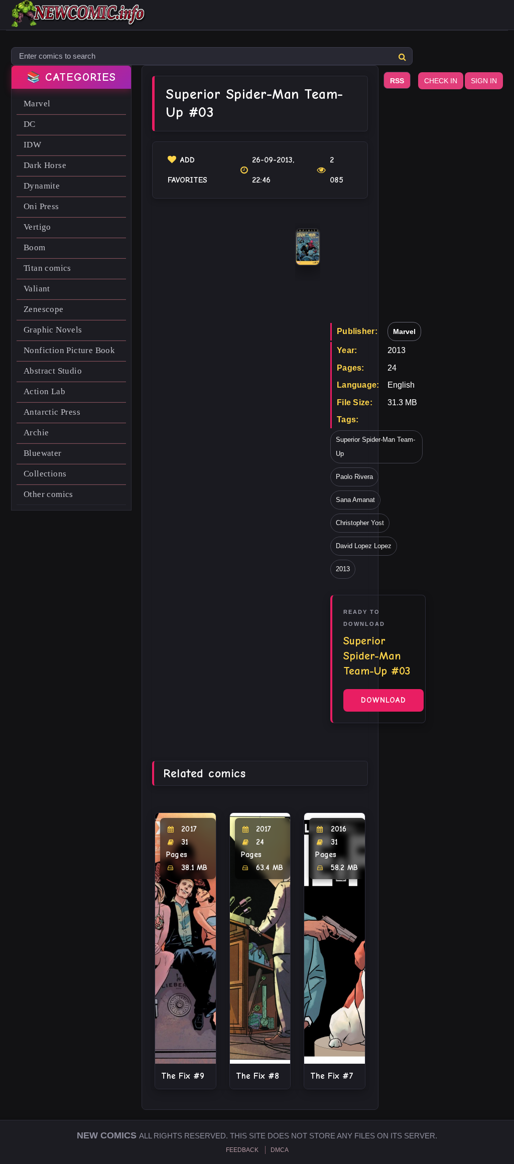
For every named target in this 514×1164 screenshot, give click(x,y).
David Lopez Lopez (364, 546)
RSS (397, 81)
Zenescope (44, 309)
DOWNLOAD (383, 700)
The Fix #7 (331, 1076)
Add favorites (187, 170)
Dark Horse (45, 165)
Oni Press (41, 206)
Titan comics (47, 268)
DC (30, 124)
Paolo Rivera (354, 476)
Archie (36, 432)
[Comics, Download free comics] (79, 20)
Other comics (48, 494)
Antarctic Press (52, 412)
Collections (45, 473)
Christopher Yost (360, 523)
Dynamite (42, 186)
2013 (343, 569)
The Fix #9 (182, 1076)
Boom (35, 247)
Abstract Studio (53, 371)
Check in (440, 81)
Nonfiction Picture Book (69, 350)
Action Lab (44, 391)
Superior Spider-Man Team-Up (375, 446)
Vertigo (37, 227)
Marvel (37, 103)
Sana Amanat (355, 500)
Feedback (242, 1149)
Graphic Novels (53, 330)
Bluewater (43, 453)
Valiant (37, 288)
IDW (32, 144)
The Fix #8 (257, 1076)
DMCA (280, 1149)
